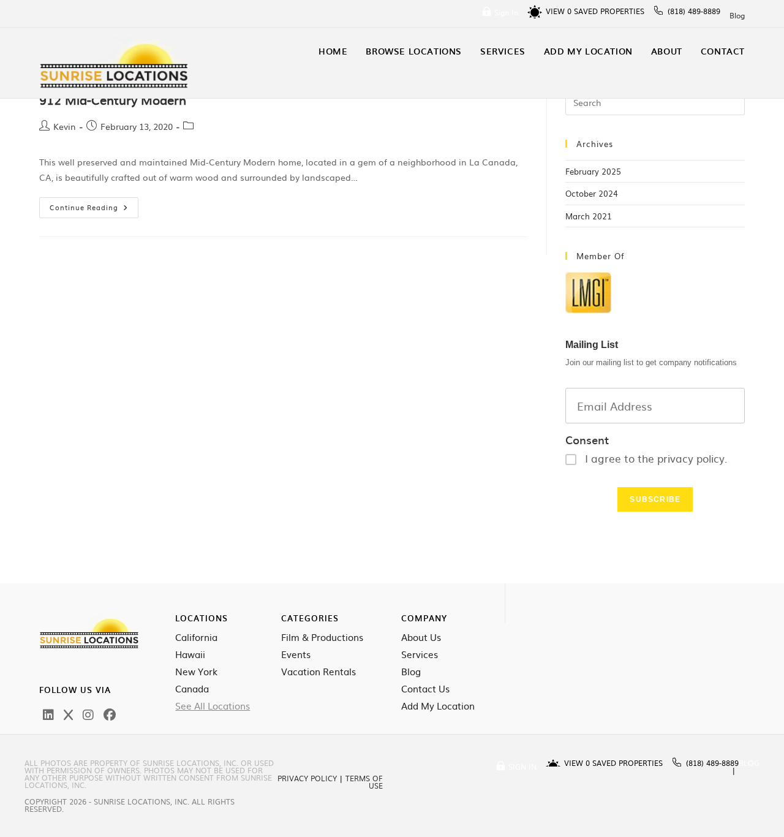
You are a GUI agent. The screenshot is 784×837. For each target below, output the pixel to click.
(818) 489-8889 (694, 11)
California (196, 637)
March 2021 (588, 216)
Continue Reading (94, 204)
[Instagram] (88, 714)
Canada (192, 689)
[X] (68, 714)
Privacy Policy (307, 778)
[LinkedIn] (48, 714)
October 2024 (591, 193)
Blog (737, 15)
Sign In (506, 12)
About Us (421, 637)
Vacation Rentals (318, 671)
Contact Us (425, 689)
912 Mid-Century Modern (112, 99)
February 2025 (593, 171)
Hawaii (190, 654)
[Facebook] (110, 714)
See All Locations (212, 706)
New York (196, 671)
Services (419, 654)
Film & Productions (322, 637)
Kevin (64, 126)
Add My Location (438, 706)
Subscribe (655, 499)
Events (296, 654)
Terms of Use (364, 782)
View (558, 11)
